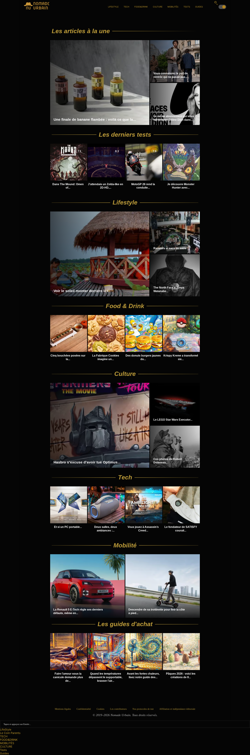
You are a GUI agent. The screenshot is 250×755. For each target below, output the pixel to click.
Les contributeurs (118, 709)
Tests (187, 6)
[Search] (216, 3)
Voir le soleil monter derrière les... (83, 291)
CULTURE (157, 6)
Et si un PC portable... (68, 526)
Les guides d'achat (125, 624)
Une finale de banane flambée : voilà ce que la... (95, 119)
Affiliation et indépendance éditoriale (177, 709)
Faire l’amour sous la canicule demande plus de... (68, 677)
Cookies (100, 709)
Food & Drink (125, 305)
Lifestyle (125, 202)
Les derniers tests (125, 134)
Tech (125, 477)
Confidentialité (84, 709)
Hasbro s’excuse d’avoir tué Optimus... (87, 462)
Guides (199, 6)
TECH (126, 6)
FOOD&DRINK (141, 6)
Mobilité (125, 545)
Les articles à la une (81, 31)
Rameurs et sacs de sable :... (171, 248)
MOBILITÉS (173, 6)
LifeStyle (113, 6)
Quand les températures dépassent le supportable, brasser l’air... (105, 677)
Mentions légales (63, 709)
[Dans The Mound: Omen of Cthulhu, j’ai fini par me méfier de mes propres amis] (68, 167)
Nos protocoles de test (143, 709)
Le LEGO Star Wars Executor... (172, 419)
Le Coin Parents (10, 733)
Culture (125, 373)
